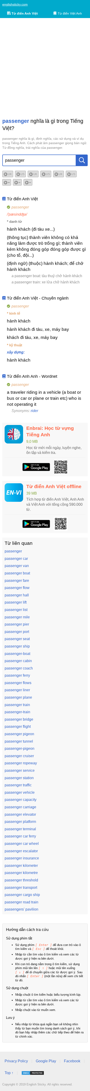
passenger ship (17, 646)
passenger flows (18, 683)
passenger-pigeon (19, 748)
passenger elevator (20, 814)
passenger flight (18, 726)
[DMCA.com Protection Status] (33, 1073)
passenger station (19, 778)
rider (34, 411)
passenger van (17, 566)
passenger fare (17, 581)
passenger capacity (20, 800)
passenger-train (17, 712)
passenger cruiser (19, 756)
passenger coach (19, 668)
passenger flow (17, 588)
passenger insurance (22, 858)
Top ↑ (9, 1073)
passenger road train (21, 902)
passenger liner (17, 690)
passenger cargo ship (22, 895)
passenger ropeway (21, 763)
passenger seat (17, 639)
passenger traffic (18, 785)
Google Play (46, 1061)
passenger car (16, 559)
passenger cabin (18, 661)
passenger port (17, 632)
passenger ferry (17, 675)
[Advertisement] (45, 68)
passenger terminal (20, 829)
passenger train (17, 705)
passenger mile (17, 617)
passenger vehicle (20, 792)
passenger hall (17, 595)
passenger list (16, 610)
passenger (13, 551)
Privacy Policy (16, 1061)
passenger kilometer (21, 866)
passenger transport (21, 888)
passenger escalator (21, 851)
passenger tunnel (19, 741)
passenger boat (17, 573)
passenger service (20, 770)
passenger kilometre (21, 873)
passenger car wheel (22, 844)
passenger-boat (17, 654)
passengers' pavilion (21, 909)
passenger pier (17, 624)
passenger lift (16, 602)
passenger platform (20, 822)
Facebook (72, 1061)
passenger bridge (19, 719)
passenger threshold (21, 880)
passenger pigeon (19, 734)
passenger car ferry (20, 836)
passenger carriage (20, 807)
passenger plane (18, 697)
